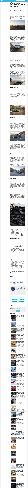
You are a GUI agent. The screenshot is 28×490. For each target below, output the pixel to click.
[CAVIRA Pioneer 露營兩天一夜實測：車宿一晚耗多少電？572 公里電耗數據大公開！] (13, 318)
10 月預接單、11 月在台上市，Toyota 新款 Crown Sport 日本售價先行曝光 (20, 387)
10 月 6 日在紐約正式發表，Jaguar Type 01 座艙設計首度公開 (20, 458)
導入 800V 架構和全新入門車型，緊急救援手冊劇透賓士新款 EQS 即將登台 (20, 399)
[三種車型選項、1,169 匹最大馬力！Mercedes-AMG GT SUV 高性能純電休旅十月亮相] (13, 337)
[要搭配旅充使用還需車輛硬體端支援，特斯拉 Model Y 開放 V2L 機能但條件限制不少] (13, 375)
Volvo (16, 326)
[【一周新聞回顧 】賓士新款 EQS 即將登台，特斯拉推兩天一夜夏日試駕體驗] (13, 395)
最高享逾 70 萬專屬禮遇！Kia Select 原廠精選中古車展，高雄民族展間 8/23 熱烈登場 (20, 355)
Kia (16, 429)
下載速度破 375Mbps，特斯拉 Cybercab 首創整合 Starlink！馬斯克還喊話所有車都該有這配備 (20, 477)
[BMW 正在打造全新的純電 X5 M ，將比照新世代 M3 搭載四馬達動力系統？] (13, 414)
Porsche (16, 10)
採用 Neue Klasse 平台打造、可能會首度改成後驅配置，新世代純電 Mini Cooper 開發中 (20, 348)
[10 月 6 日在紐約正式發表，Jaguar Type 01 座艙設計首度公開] (13, 460)
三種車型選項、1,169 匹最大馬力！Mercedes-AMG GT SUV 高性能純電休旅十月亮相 (20, 335)
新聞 (7, 0)
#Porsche (12, 282)
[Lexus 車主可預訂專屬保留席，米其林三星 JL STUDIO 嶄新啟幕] (13, 408)
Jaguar (16, 462)
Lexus (16, 410)
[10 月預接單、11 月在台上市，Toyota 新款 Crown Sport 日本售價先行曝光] (13, 388)
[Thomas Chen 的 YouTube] (22, 287)
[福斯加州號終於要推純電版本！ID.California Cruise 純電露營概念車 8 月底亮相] (13, 446)
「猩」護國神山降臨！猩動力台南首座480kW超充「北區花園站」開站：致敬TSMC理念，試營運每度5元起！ (20, 438)
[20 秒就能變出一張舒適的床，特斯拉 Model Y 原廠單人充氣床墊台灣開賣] (13, 363)
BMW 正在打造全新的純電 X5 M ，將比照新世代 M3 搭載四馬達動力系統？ (20, 413)
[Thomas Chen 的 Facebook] (21, 287)
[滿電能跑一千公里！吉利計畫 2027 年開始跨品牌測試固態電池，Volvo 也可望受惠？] (13, 324)
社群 (14, 0)
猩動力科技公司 (18, 439)
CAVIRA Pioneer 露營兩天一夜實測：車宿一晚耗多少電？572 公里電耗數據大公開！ (20, 316)
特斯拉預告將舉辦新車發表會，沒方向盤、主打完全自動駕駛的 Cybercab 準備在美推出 (20, 342)
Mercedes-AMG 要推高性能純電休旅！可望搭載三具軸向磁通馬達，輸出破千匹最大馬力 (20, 484)
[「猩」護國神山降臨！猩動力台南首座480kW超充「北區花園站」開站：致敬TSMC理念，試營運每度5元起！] (13, 440)
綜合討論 (17, 384)
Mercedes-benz (17, 339)
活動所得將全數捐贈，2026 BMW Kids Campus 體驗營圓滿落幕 (20, 368)
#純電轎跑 (15, 283)
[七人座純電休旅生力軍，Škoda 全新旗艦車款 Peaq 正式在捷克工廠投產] (13, 473)
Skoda (16, 475)
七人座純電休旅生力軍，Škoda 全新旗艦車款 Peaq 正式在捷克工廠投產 (20, 471)
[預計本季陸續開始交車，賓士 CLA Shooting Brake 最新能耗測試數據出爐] (13, 453)
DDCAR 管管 (17, 356)
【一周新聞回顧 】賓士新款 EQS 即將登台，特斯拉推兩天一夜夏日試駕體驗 (20, 393)
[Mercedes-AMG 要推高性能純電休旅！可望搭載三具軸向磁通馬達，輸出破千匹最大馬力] (13, 485)
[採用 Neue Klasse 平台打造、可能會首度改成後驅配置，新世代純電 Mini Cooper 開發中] (13, 350)
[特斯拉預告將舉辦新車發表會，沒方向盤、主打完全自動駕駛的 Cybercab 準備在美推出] (13, 344)
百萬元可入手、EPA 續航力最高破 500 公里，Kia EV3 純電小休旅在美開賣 (20, 425)
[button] (26, 0)
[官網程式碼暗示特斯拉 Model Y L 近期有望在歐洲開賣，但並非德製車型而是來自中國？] (13, 433)
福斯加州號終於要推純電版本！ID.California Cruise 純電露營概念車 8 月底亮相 (20, 444)
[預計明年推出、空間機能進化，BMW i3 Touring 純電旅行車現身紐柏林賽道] (13, 330)
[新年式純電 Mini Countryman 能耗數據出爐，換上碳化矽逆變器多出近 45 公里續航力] (13, 421)
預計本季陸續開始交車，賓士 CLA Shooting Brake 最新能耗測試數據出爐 (20, 451)
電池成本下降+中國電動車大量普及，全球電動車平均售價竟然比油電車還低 (20, 380)
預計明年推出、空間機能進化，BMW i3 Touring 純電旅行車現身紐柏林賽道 (20, 329)
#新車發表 (18, 282)
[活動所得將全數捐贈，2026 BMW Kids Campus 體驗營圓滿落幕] (13, 369)
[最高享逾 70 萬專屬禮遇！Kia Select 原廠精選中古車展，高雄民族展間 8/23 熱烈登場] (13, 356)
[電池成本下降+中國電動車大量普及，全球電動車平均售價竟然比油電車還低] (13, 382)
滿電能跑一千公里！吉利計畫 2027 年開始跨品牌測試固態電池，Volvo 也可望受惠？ (20, 322)
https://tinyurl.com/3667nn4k (14, 273)
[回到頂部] (26, 487)
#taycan (15, 282)
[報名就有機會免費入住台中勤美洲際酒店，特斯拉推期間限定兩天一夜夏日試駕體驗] (13, 466)
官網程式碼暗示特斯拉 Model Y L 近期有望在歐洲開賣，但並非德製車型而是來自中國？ (20, 432)
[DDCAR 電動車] (3, 0)
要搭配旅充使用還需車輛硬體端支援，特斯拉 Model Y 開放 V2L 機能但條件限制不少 (20, 374)
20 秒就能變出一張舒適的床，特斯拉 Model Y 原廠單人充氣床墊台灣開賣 (20, 361)
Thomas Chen (13, 9)
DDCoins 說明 (11, 309)
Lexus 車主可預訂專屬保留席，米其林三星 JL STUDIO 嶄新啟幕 (20, 406)
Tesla (16, 346)
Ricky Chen (17, 317)
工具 (12, 0)
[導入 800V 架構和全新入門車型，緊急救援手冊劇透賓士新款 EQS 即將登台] (13, 401)
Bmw (16, 352)
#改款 (13, 283)
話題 (9, 0)
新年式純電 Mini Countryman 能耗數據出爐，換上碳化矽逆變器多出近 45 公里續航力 (20, 419)
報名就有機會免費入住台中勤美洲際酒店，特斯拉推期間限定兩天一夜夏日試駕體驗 (20, 465)
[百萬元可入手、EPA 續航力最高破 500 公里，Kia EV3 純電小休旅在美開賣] (13, 427)
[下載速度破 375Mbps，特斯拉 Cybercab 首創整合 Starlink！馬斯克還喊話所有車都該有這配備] (13, 479)
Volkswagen (17, 448)
